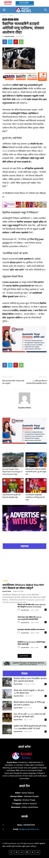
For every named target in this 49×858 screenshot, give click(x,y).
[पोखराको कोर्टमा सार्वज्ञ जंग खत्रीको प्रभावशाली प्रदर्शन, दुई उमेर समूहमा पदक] (36, 459)
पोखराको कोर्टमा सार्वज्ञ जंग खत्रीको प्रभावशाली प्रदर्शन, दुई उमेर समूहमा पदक (35, 471)
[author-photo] (24, 403)
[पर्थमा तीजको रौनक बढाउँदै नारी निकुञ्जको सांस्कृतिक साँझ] (13, 485)
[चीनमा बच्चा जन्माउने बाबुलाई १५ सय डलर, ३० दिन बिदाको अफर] (7, 694)
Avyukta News (9, 36)
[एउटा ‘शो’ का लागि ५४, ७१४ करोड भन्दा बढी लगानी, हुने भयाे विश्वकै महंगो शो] (7, 717)
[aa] (28, 756)
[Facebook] (4, 41)
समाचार (16, 19)
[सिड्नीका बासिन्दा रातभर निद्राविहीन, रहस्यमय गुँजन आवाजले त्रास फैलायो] (7, 682)
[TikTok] (22, 852)
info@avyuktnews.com (29, 829)
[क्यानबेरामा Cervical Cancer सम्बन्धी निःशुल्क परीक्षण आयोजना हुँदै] (9, 645)
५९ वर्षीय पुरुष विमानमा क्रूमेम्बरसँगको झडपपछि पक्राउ (36, 382)
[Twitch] (27, 852)
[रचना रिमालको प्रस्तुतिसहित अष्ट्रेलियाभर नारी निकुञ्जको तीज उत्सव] (36, 485)
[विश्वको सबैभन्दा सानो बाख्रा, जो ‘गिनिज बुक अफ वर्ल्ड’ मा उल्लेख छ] (7, 705)
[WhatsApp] (21, 41)
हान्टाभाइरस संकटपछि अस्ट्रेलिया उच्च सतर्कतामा (31, 629)
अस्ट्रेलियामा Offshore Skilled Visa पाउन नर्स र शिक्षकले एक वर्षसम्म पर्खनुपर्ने (23, 586)
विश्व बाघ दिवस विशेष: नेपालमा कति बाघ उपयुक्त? (13, 382)
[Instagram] (16, 852)
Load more (23, 656)
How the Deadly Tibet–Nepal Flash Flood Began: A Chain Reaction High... (12, 471)
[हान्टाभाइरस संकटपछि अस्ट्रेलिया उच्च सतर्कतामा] (9, 633)
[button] (4, 10)
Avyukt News (6, 591)
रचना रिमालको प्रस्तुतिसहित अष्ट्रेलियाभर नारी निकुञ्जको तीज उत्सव (35, 497)
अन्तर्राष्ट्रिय (5, 581)
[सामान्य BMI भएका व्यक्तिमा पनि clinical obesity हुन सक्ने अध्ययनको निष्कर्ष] (9, 620)
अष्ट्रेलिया (10, 19)
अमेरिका (11, 16)
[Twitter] (10, 41)
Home (4, 16)
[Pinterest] (15, 41)
